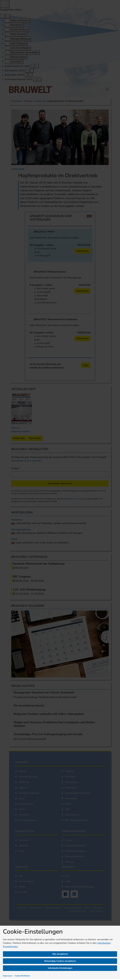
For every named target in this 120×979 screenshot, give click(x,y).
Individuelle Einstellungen (60, 968)
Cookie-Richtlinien (22, 976)
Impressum (7, 976)
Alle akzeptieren (60, 954)
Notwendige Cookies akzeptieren (60, 961)
